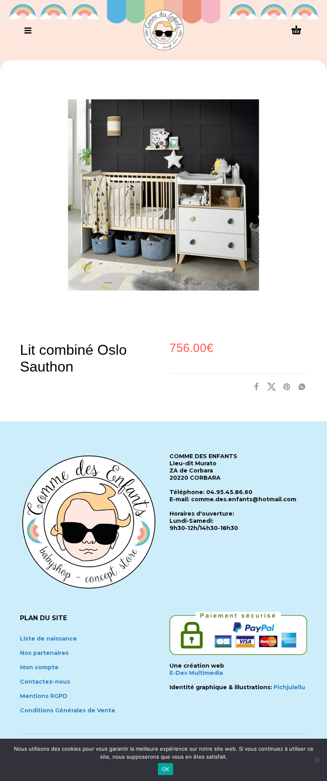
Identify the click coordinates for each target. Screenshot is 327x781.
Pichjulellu (289, 687)
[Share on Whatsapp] (299, 387)
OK (165, 769)
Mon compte (39, 667)
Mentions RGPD (43, 696)
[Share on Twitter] (269, 387)
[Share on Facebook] (254, 387)
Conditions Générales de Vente (67, 710)
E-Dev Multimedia (196, 672)
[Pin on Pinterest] (284, 387)
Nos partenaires (44, 652)
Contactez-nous (45, 681)
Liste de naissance (48, 638)
